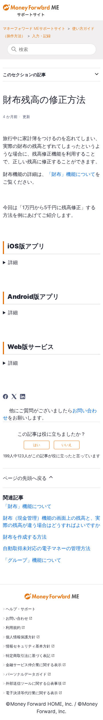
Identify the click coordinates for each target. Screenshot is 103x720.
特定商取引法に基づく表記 (28, 655)
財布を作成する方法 (25, 537)
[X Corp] (14, 396)
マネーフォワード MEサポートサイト (34, 28)
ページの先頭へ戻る (25, 478)
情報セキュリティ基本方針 (28, 646)
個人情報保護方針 (20, 637)
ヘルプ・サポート (20, 609)
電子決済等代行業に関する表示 (32, 692)
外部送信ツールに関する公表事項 (34, 683)
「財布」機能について (71, 174)
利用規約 (13, 627)
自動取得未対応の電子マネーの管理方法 (46, 548)
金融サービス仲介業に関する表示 (34, 664)
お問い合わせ (17, 618)
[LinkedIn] (22, 396)
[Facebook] (5, 396)
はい (36, 445)
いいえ (67, 445)
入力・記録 (41, 36)
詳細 (13, 262)
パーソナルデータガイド (26, 674)
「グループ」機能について (32, 560)
